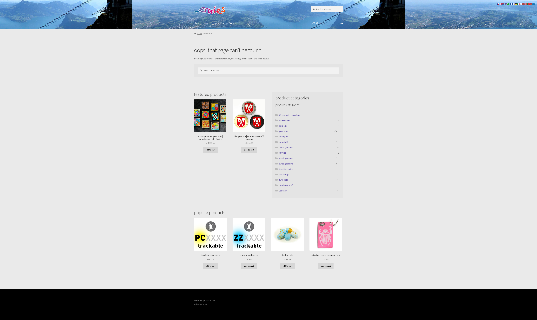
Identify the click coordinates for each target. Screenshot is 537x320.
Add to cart (210, 150)
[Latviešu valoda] (523, 3)
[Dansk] (501, 3)
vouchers (283, 190)
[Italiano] (518, 3)
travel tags (284, 174)
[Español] (531, 3)
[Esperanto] (508, 3)
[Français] (513, 3)
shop (196, 23)
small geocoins (286, 158)
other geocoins (286, 147)
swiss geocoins (286, 163)
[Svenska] (533, 3)
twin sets (283, 179)
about (206, 23)
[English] (506, 3)
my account (219, 23)
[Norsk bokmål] (526, 3)
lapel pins (283, 136)
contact (234, 23)
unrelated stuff (286, 185)
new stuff (283, 142)
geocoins (283, 131)
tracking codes (286, 169)
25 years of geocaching (290, 115)
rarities (282, 152)
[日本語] (521, 3)
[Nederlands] (503, 3)
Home (199, 33)
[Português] (528, 3)
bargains (283, 125)
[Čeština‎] (498, 3)
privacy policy (200, 304)
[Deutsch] (516, 3)
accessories (284, 120)
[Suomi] (511, 3)
